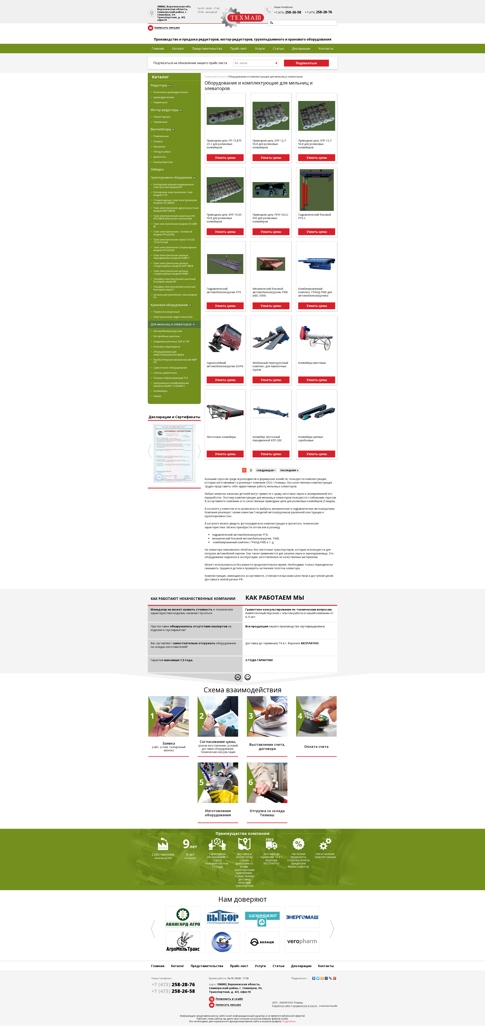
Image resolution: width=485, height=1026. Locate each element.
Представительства (207, 48)
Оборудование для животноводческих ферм (168, 353)
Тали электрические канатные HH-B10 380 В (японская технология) (174, 217)
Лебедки (157, 169)
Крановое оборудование (169, 305)
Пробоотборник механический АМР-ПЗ (175, 361)
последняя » (289, 470)
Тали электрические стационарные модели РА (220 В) (175, 249)
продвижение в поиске (305, 1006)
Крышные (159, 146)
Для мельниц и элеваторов (171, 324)
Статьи (278, 48)
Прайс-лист (238, 48)
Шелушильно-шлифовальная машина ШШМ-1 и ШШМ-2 (171, 384)
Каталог (178, 48)
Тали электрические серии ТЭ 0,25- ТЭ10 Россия (174, 241)
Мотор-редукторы (164, 110)
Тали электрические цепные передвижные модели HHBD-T (171, 257)
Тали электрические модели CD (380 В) (175, 225)
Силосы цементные (165, 372)
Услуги (260, 48)
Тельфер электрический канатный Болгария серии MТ (174, 280)
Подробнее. (289, 1021)
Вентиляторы (161, 129)
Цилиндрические (163, 97)
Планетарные (161, 116)
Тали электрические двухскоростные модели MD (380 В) (176, 209)
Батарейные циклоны (166, 336)
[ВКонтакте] (314, 978)
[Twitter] (318, 978)
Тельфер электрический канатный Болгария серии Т (174, 288)
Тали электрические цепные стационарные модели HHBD (170, 272)
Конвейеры (160, 391)
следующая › (266, 470)
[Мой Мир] (326, 978)
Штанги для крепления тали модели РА (175, 296)
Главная (158, 48)
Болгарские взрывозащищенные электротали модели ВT (173, 186)
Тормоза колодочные (166, 311)
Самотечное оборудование (170, 367)
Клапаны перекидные (166, 346)
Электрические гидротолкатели (172, 317)
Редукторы (159, 85)
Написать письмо (167, 27)
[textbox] (302, 23)
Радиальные (161, 136)
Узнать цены (225, 158)
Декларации (301, 48)
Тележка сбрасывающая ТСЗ (170, 378)
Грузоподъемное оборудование (171, 177)
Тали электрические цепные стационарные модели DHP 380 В (173, 264)
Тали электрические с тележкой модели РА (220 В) (172, 233)
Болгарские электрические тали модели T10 (172, 193)
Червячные (160, 102)
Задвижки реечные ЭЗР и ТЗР (171, 341)
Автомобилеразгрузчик (167, 331)
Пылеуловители (163, 162)
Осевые (158, 141)
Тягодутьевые (162, 151)
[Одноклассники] (322, 978)
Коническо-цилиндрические (170, 92)
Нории (157, 396)
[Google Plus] (334, 978)
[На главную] (242, 18)
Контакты (325, 48)
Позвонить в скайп (229, 999)
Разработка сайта (281, 1006)
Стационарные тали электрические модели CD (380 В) (175, 201)
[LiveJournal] (330, 978)
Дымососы (159, 156)
